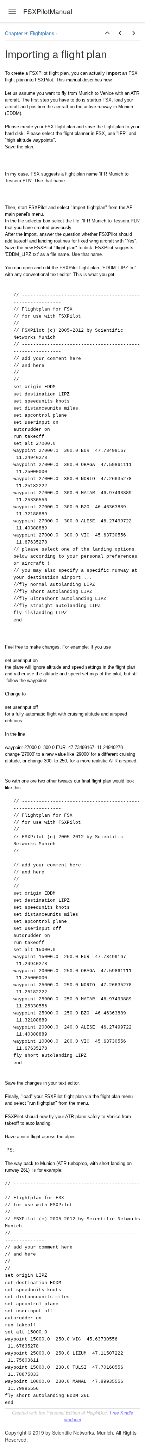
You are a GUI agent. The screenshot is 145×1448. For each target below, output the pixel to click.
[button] (107, 33)
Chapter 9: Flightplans (29, 33)
